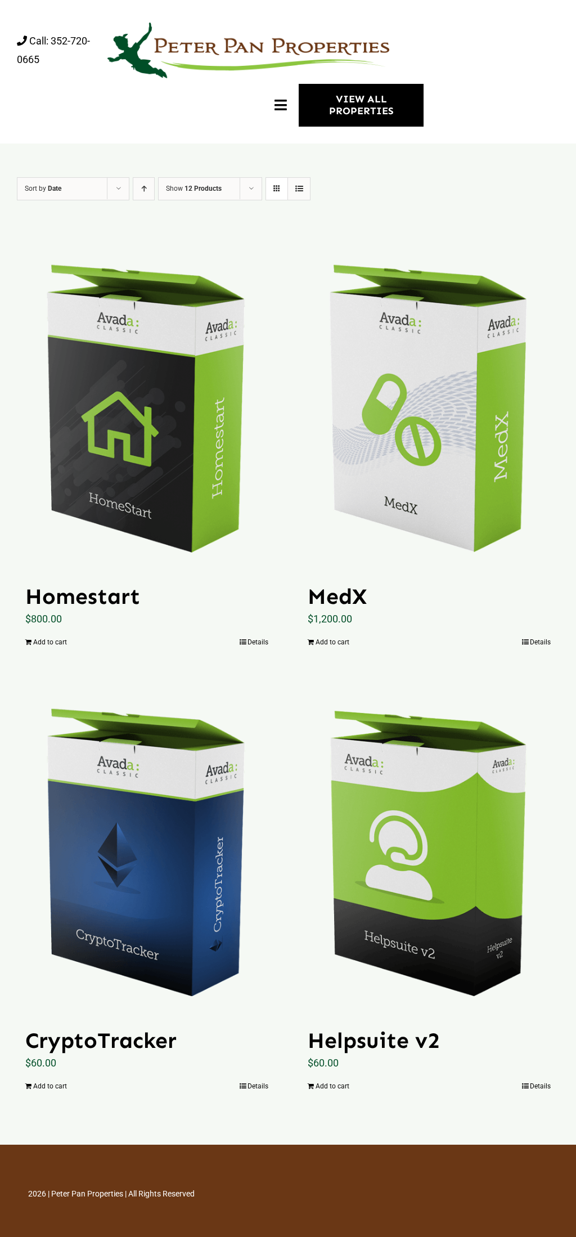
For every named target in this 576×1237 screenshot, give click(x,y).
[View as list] (299, 189)
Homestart (82, 596)
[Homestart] (147, 403)
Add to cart (50, 642)
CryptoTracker (101, 1040)
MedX (337, 596)
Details (258, 642)
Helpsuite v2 (374, 1040)
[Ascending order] (144, 188)
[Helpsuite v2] (429, 847)
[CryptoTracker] (147, 847)
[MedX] (429, 403)
